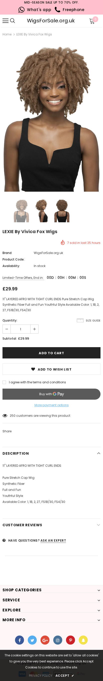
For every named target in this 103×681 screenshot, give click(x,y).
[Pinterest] (70, 640)
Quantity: (9, 320)
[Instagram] (57, 640)
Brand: (7, 253)
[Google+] (45, 640)
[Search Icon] (20, 20)
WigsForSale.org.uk (51, 20)
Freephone (72, 9)
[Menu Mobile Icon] (5, 21)
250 (13, 415)
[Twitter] (32, 640)
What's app (38, 9)
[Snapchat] (83, 640)
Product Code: (13, 259)
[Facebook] (19, 640)
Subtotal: (9, 338)
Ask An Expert (53, 540)
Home (7, 34)
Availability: (11, 266)
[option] (51, 118)
